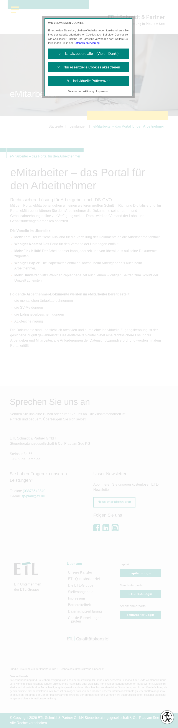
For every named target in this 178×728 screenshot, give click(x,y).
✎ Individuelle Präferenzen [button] (88, 81)
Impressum (102, 91)
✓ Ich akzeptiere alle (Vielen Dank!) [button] (89, 53)
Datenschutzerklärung (87, 43)
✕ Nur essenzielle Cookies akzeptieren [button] (88, 67)
